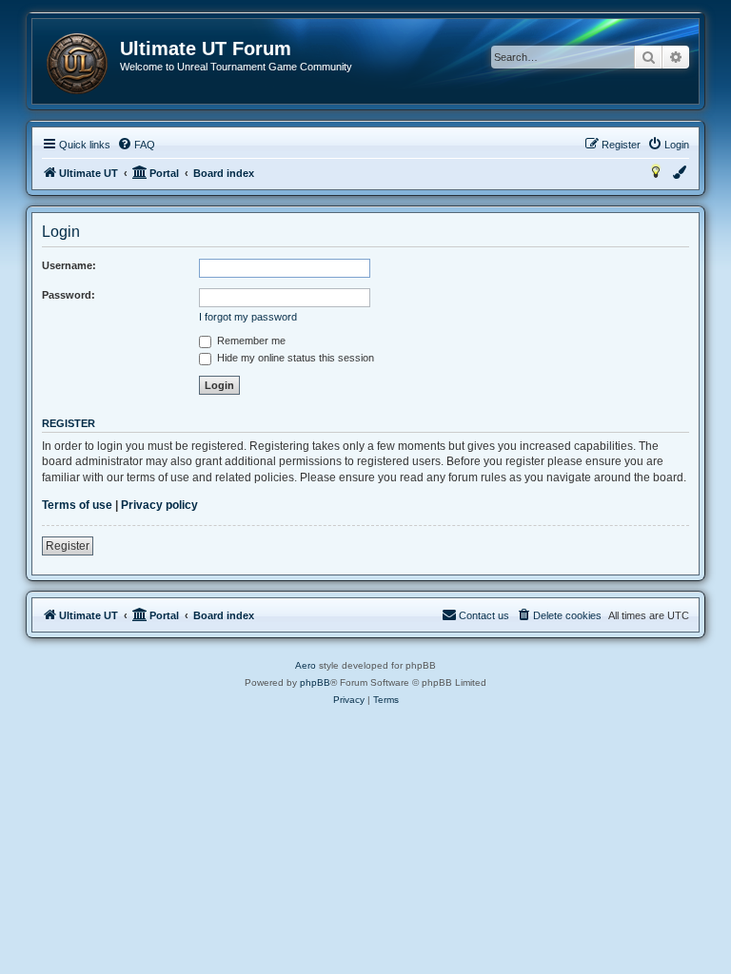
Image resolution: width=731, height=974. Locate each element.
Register (67, 546)
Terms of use (77, 505)
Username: (69, 265)
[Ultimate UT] (77, 63)
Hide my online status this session (294, 357)
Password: (68, 295)
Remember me (250, 340)
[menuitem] (136, 144)
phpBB (315, 682)
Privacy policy (159, 505)
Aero (305, 665)
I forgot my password (248, 316)
